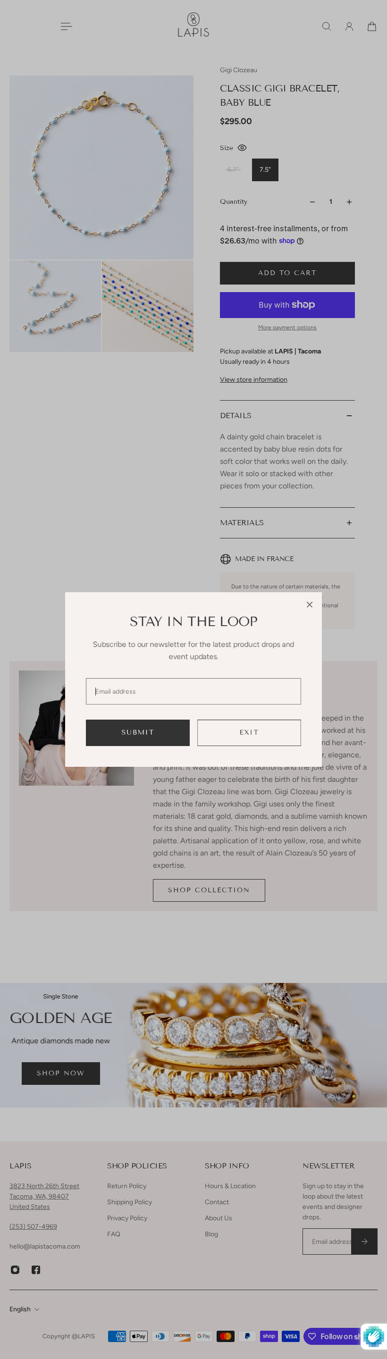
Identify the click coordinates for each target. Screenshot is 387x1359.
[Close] (309, 604)
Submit (138, 733)
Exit (249, 733)
